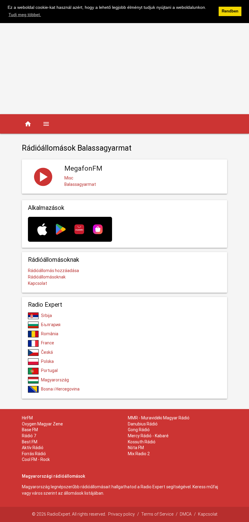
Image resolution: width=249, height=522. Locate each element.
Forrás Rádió (34, 453)
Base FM (30, 429)
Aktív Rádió (32, 447)
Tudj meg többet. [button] (25, 14)
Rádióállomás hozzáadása (53, 270)
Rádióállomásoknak (47, 277)
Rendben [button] (230, 11)
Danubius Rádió (143, 424)
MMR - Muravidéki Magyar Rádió (158, 418)
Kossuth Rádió (141, 442)
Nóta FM (136, 447)
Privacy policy (121, 514)
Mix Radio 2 (139, 453)
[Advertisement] (124, 68)
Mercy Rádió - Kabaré (148, 435)
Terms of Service (157, 514)
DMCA (186, 514)
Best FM (29, 442)
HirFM (27, 418)
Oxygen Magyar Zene (42, 424)
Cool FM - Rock (36, 459)
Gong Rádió (139, 429)
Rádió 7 (29, 435)
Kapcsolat (37, 283)
